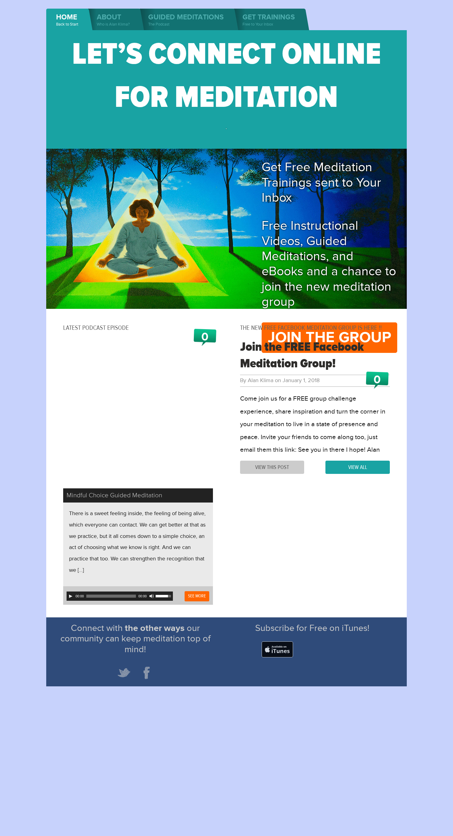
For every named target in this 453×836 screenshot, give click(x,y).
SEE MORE (197, 596)
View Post (272, 467)
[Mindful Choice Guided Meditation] (138, 413)
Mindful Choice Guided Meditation (114, 495)
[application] (120, 596)
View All (357, 467)
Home (67, 20)
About (113, 20)
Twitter (123, 672)
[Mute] (151, 596)
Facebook (146, 672)
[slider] (164, 596)
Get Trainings (269, 20)
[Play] (70, 596)
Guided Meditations (186, 20)
